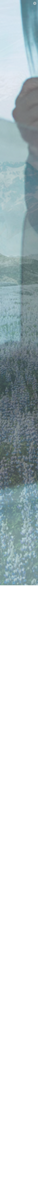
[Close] (34, 3)
